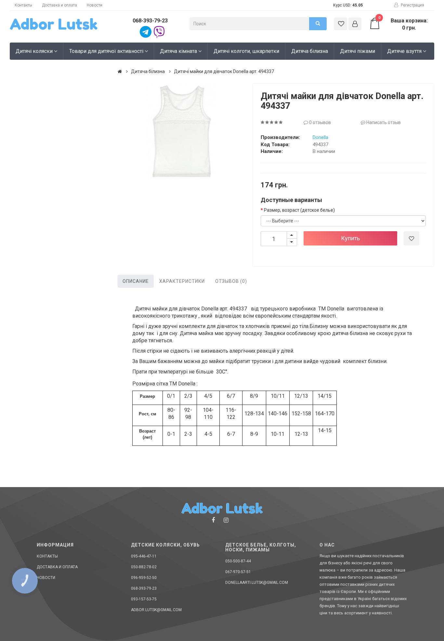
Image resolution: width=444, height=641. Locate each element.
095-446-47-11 (144, 556)
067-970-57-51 (238, 572)
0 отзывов (319, 122)
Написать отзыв (383, 122)
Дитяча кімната (179, 51)
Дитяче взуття (405, 51)
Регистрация (412, 5)
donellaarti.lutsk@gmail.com (256, 582)
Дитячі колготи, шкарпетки (246, 51)
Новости (94, 5)
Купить (350, 238)
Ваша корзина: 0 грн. (403, 24)
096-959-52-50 (144, 577)
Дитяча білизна (309, 51)
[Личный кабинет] (354, 24)
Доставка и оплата (59, 5)
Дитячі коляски (35, 51)
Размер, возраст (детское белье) (299, 210)
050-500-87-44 (238, 561)
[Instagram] (226, 520)
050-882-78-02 (144, 567)
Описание (136, 281)
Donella (320, 137)
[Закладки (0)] (340, 24)
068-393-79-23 (150, 21)
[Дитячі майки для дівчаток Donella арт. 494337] (182, 131)
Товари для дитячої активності (107, 51)
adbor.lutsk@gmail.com (156, 610)
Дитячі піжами (357, 51)
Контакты (23, 5)
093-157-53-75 (144, 599)
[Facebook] (213, 520)
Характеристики (182, 281)
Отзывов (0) (231, 281)
